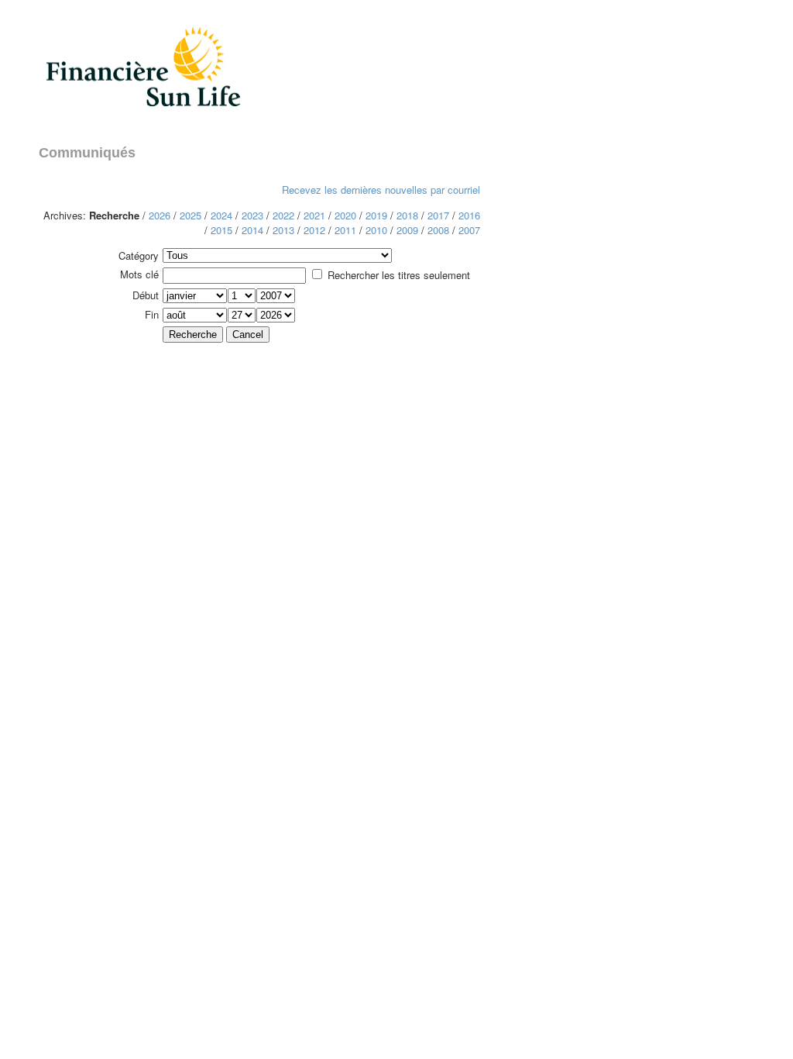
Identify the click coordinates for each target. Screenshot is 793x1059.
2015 (221, 229)
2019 (376, 215)
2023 (252, 215)
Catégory (138, 255)
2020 (345, 215)
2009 (407, 229)
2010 (376, 229)
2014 (252, 229)
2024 (221, 215)
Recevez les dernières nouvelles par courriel (381, 189)
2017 (438, 215)
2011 (345, 229)
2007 (469, 229)
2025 (190, 215)
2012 (314, 229)
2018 (407, 215)
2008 (438, 229)
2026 (159, 215)
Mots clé (139, 274)
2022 (283, 215)
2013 (283, 229)
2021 (314, 215)
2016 (469, 215)
